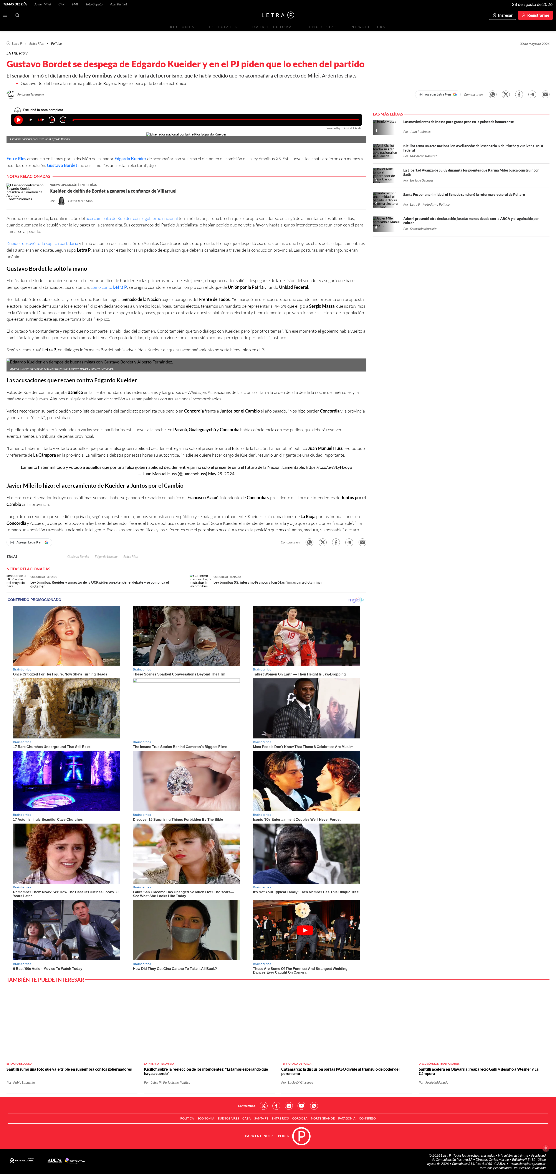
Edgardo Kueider (130, 158)
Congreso (367, 1118)
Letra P (17, 43)
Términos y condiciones (495, 1168)
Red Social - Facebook (276, 1106)
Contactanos (246, 1106)
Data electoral (273, 27)
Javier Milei (42, 4)
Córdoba (300, 1118)
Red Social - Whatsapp (314, 1106)
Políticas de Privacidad (530, 1168)
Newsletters (369, 27)
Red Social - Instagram (289, 1106)
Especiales (223, 27)
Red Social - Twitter (263, 1106)
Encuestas (323, 27)
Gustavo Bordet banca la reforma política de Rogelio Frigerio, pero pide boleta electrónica (103, 83)
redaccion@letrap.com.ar (528, 1163)
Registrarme (538, 15)
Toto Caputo (94, 4)
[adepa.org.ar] (55, 1161)
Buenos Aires (228, 1118)
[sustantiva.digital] (75, 1160)
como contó (109, 287)
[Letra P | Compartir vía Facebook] (519, 94)
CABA (246, 1118)
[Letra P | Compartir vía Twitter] (506, 94)
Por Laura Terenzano (30, 94)
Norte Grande (323, 1118)
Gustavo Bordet (62, 165)
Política (56, 43)
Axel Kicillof (118, 4)
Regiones (182, 27)
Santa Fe (261, 1118)
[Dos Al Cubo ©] (22, 1160)
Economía (205, 1118)
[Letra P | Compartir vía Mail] (545, 94)
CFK (61, 4)
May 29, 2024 (221, 473)
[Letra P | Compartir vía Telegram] (532, 94)
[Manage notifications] (545, 1148)
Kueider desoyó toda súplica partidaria (42, 243)
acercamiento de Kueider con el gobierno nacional (132, 218)
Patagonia (347, 1118)
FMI (75, 4)
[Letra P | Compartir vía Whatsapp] (492, 94)
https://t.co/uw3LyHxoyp (329, 467)
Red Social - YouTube (301, 1106)
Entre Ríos (16, 158)
